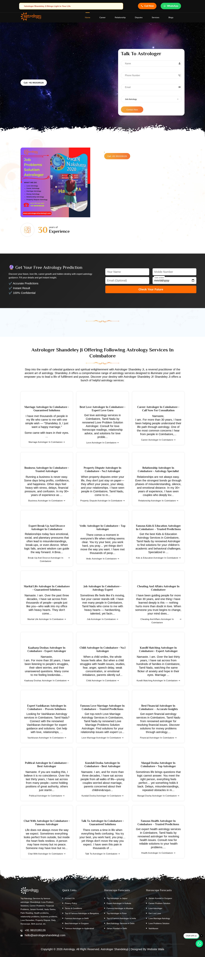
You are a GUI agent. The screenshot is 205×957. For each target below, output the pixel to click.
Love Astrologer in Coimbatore (101, 442)
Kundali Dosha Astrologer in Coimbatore (101, 796)
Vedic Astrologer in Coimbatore (101, 558)
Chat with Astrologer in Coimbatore (45, 854)
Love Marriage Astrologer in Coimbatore (101, 738)
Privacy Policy (71, 903)
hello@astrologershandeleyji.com (45, 935)
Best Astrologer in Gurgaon (77, 923)
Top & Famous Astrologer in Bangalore (82, 913)
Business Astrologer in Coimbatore (45, 500)
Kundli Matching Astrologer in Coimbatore (157, 680)
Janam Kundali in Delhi (117, 928)
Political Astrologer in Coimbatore (45, 796)
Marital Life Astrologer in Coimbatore (45, 619)
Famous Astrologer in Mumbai (120, 908)
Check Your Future (150, 289)
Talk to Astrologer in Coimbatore (101, 854)
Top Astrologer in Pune (117, 913)
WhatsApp (172, 6)
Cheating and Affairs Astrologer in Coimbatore (157, 621)
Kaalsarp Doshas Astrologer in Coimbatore (45, 680)
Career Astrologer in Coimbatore (157, 440)
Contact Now (132, 110)
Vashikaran (153, 928)
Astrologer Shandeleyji (114, 949)
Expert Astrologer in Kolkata (119, 903)
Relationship (120, 17)
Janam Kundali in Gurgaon (160, 898)
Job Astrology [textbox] (131, 99)
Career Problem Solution (159, 903)
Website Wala (155, 949)
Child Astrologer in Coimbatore (101, 680)
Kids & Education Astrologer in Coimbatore (157, 558)
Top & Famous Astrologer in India (121, 918)
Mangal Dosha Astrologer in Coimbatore (157, 796)
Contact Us (70, 898)
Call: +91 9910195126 (34, 83)
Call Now (149, 6)
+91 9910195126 (35, 930)
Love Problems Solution (159, 923)
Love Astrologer (155, 908)
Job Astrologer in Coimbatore (101, 619)
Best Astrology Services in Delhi (120, 923)
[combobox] (151, 99)
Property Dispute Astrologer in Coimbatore (101, 500)
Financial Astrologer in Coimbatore (157, 738)
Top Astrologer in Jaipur (117, 898)
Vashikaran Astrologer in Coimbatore (45, 738)
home (87, 17)
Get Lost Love (155, 913)
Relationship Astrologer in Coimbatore (157, 500)
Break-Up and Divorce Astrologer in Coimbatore (45, 559)
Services (155, 17)
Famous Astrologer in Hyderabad (79, 928)
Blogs (170, 17)
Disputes (139, 17)
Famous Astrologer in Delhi (77, 918)
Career (102, 17)
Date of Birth (159, 278)
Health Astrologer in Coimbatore (157, 853)
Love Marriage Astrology (159, 918)
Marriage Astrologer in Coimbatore (46, 442)
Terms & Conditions (73, 908)
